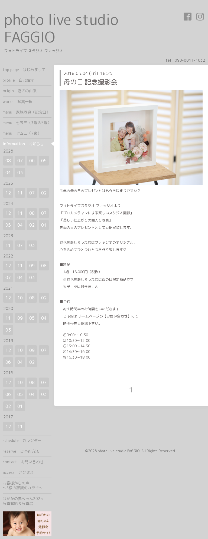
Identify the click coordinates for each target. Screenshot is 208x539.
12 (8, 193)
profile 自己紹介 (18, 80)
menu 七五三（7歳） (22, 133)
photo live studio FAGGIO (61, 28)
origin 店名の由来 (20, 90)
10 (20, 298)
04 (8, 173)
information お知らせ (23, 143)
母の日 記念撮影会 (90, 82)
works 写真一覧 (17, 101)
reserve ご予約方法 (21, 451)
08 (8, 161)
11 (20, 193)
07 (20, 161)
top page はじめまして (24, 69)
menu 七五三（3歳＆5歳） (27, 122)
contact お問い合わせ (23, 461)
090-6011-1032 (190, 60)
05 (44, 161)
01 (44, 225)
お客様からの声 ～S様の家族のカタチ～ (27, 485)
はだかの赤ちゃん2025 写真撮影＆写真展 (27, 501)
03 (20, 173)
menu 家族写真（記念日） (26, 112)
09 (32, 266)
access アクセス (18, 472)
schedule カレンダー (22, 440)
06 (32, 161)
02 (44, 193)
